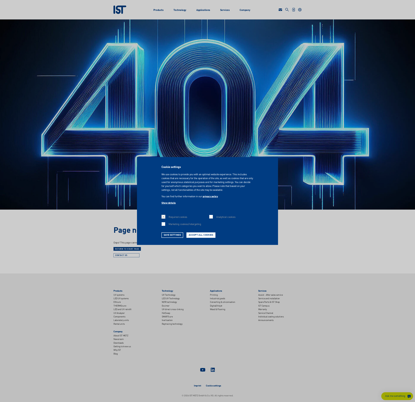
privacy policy (210, 196)
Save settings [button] (172, 235)
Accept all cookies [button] (201, 235)
